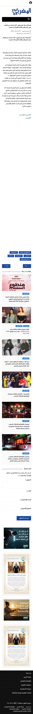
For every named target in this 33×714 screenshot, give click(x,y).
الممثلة (18, 256)
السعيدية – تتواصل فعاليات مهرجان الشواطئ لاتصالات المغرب (18, 395)
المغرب (27, 256)
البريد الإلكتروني (25, 500)
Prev (26, 266)
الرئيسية (26, 326)
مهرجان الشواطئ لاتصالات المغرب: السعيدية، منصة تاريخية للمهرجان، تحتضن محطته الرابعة (18, 426)
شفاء (10, 256)
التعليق (28, 480)
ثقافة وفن (26, 33)
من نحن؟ (28, 673)
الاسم (29, 491)
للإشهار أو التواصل (25, 681)
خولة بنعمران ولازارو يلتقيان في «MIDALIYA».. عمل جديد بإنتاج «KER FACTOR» (17, 331)
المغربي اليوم (25, 31)
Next (7, 266)
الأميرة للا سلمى (24, 252)
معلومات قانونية (26, 685)
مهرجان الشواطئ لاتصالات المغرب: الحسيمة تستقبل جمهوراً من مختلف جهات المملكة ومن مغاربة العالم (18, 459)
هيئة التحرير (27, 677)
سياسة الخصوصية (25, 689)
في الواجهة (20, 33)
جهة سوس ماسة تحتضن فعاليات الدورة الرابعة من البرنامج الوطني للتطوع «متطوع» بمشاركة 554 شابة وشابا (17, 299)
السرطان (13, 252)
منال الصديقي (25, 259)
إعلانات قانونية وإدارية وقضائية (21, 693)
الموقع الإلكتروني (26, 508)
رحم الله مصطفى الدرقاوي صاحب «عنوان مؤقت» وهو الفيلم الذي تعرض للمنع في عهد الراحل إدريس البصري (16, 364)
